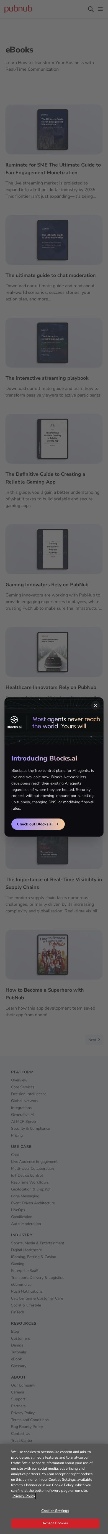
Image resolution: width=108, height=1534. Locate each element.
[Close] (95, 705)
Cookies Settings (55, 1510)
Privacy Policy (23, 1496)
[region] (54, 1489)
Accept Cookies (55, 1523)
